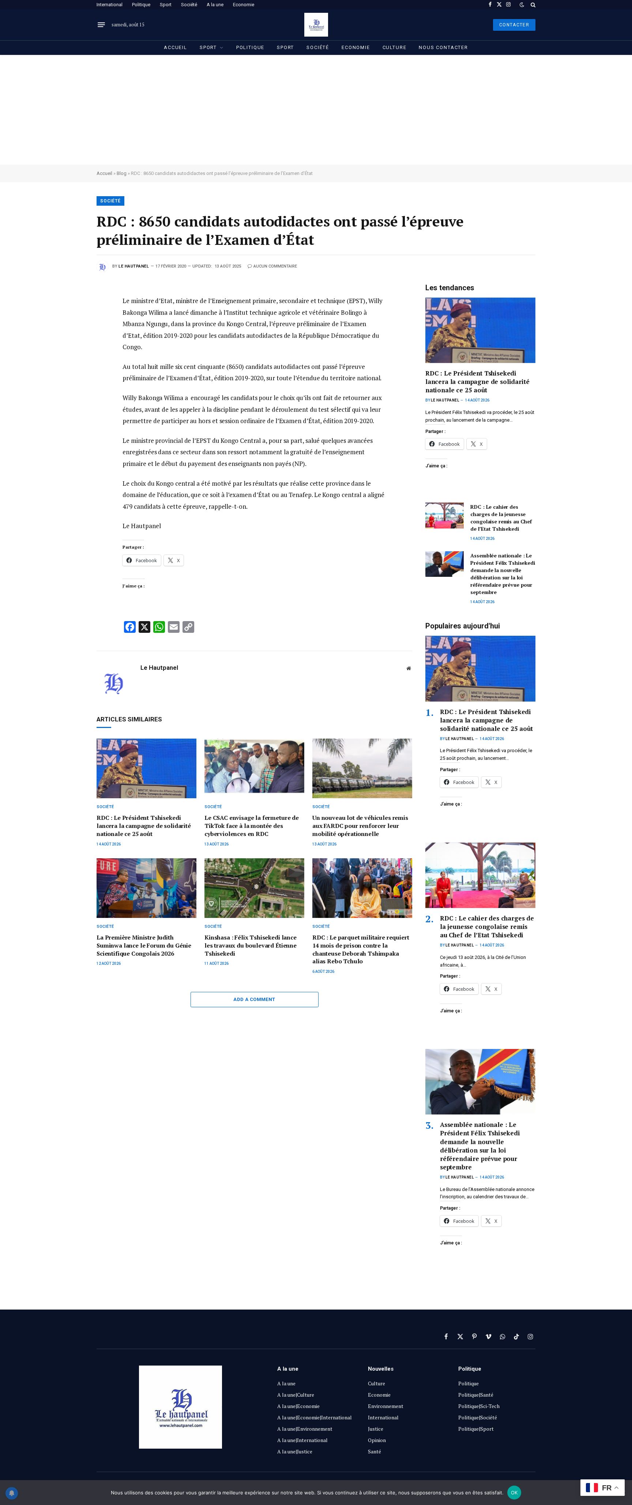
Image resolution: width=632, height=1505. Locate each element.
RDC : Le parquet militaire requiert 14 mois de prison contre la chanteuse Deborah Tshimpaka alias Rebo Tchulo (360, 949)
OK (514, 1492)
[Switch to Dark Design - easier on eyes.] (522, 4)
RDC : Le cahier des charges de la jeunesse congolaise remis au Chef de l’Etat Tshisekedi (501, 517)
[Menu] (101, 25)
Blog (122, 173)
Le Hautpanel (133, 266)
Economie (243, 4)
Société (189, 4)
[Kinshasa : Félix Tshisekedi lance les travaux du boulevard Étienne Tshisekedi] (254, 888)
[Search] (532, 4)
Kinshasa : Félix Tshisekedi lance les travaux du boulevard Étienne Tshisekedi (250, 945)
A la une (215, 4)
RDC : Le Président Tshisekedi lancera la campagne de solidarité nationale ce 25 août (144, 826)
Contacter (514, 24)
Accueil (175, 47)
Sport (166, 4)
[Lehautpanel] (316, 24)
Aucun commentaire (275, 266)
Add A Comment (254, 999)
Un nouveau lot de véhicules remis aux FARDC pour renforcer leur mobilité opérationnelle (360, 826)
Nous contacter (443, 47)
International (110, 4)
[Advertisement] (316, 110)
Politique (141, 4)
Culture (395, 47)
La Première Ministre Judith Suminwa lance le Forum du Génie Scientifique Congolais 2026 (144, 945)
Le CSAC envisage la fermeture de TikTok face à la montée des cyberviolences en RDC (251, 826)
